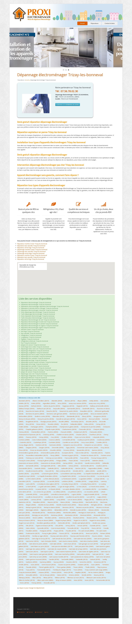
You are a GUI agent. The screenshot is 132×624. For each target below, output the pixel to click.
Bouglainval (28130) (32, 421)
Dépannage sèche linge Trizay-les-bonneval (30, 253)
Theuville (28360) (31, 567)
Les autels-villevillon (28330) (71, 489)
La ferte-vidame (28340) (33, 479)
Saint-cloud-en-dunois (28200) (68, 541)
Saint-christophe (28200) (48, 541)
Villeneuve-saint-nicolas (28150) (96, 578)
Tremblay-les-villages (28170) (62, 570)
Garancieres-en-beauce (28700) (28, 463)
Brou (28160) (30, 424)
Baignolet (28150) (82, 406)
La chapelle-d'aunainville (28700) (94, 474)
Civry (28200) (55, 437)
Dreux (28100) (23, 450)
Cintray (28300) (43, 437)
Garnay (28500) (68, 463)
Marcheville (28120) (92, 502)
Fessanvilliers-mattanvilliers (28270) (37, 455)
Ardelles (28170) (24, 403)
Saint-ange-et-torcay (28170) (41, 539)
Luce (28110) (91, 497)
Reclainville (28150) (77, 533)
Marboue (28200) (77, 502)
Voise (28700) (78, 580)
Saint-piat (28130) (97, 554)
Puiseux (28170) (64, 533)
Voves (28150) (89, 580)
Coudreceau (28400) (103, 440)
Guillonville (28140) (67, 468)
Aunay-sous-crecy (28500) (97, 403)
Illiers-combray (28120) (63, 471)
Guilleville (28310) (53, 468)
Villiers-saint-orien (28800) (45, 580)
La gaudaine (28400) (85, 479)
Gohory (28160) (73, 466)
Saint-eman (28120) (70, 544)
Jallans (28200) (90, 471)
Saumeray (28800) (45, 562)
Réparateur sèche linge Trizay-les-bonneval (30, 248)
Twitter (30, 612)
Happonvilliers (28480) (95, 468)
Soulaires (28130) (83, 565)
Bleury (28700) (86, 416)
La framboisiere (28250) (68, 479)
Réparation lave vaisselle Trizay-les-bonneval (31, 257)
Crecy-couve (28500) (87, 442)
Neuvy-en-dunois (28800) (45, 520)
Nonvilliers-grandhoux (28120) (46, 523)
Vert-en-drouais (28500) (47, 575)
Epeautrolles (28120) (83, 450)
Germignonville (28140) (48, 466)
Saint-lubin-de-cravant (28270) (57, 549)
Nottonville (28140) (64, 523)
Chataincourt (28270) (80, 432)
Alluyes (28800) (82, 401)
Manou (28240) (65, 502)
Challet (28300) (23, 427)
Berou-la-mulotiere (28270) (99, 414)
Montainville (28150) (38, 513)
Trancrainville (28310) (43, 570)
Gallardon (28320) (97, 460)
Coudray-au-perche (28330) (86, 440)
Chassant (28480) (66, 432)
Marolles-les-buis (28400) (46, 505)
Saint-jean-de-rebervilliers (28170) (62, 546)
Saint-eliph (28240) (55, 544)
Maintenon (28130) (25, 502)
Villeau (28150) (47, 578)
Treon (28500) (77, 570)
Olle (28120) (29, 526)
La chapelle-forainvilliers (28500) (47, 476)
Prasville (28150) (71, 531)
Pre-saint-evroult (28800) (86, 531)
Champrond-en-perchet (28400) (91, 427)
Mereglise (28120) (96, 505)
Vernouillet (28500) (31, 575)
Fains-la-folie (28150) (82, 453)
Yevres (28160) (24, 583)
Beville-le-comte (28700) (42, 416)
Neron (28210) (104, 518)
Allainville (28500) (57, 401)
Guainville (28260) (40, 468)
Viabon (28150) (61, 575)
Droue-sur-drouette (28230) (39, 450)
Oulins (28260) (30, 528)
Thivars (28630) (78, 567)
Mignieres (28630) (46, 510)
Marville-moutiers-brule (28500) (66, 505)
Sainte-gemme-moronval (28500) (36, 559)
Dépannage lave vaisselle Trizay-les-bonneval (31, 251)
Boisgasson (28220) (100, 416)
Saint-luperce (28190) (47, 552)
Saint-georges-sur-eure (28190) (88, 544)
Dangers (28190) (44, 447)
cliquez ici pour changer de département (31, 588)
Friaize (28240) (73, 460)
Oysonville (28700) (43, 528)
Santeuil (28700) (95, 559)
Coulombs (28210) (25, 442)
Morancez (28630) (24, 518)
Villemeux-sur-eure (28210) (75, 578)
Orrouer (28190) (82, 526)
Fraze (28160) (84, 458)
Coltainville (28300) (98, 437)
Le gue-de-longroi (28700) (66, 487)
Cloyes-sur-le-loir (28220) (82, 437)
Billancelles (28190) (58, 416)
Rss (47, 612)
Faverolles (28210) (97, 453)
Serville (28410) (23, 565)
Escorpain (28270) (67, 453)
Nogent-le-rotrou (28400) (97, 520)
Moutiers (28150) (92, 518)
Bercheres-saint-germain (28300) (57, 414)
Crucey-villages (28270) (26, 445)
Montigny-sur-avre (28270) (40, 515)
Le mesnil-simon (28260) (96, 487)
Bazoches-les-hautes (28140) (35, 411)
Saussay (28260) (59, 562)
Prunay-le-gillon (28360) (49, 533)
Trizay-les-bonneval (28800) (27, 572)
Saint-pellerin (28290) (83, 554)
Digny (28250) (70, 447)
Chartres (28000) (53, 432)
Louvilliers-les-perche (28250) (75, 497)
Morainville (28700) (100, 515)
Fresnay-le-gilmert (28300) (45, 460)
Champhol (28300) (51, 427)
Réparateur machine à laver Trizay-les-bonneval (32, 244)
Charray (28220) (24, 432)
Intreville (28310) (78, 471)
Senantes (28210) (71, 562)
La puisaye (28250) (39, 481)
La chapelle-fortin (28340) (68, 476)
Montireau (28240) (57, 515)
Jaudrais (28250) (24, 474)
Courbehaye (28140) (40, 442)
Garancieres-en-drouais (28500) (51, 463)
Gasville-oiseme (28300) (92, 463)
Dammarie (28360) (55, 445)
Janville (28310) (101, 471)
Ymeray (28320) (36, 583)
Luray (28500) (61, 500)
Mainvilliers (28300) (39, 502)
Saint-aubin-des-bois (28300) (83, 539)
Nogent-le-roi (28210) (80, 520)
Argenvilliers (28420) (49, 403)
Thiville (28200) (90, 567)
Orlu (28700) (59, 526)
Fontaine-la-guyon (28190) (70, 455)
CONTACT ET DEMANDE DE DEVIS (68, 104)
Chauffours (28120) (95, 434)
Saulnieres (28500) (31, 562)
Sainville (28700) (54, 559)
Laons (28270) (30, 484)
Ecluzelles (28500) (55, 450)
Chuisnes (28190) (31, 437)
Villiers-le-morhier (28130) (27, 580)
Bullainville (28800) (76, 424)
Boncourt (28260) (94, 419)
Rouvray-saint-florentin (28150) (80, 536)
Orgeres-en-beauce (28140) (44, 526)
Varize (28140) (68, 572)
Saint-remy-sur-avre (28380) (38, 557)
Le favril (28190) (31, 487)
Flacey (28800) (54, 455)
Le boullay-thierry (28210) (88, 484)
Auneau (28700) (24, 406)
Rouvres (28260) (97, 536)
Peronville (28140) (73, 528)
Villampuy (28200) (24, 578)
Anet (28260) (105, 401)
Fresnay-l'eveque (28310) (99, 458)
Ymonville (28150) (49, 583)
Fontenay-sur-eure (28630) (54, 458)
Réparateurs (94, 23)
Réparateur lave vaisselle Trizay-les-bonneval (31, 246)
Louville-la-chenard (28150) (34, 497)
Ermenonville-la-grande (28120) (28, 453)
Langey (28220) (93, 481)
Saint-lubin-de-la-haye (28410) (78, 549)
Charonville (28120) (85, 429)
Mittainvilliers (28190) (61, 510)
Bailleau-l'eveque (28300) (26, 408)
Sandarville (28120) (82, 559)
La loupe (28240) (99, 479)
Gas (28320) (79, 463)
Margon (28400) (31, 505)
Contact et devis (110, 23)
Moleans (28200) (93, 510)
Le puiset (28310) (41, 489)
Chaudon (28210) (81, 434)
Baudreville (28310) (89, 408)
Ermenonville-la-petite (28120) (50, 453)
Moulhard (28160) (78, 518)
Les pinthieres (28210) (75, 492)
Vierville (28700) (86, 575)
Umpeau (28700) (44, 572)
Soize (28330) (35, 565)
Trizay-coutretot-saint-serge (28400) (96, 570)
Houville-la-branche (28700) (34, 471)
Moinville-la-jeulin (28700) (78, 510)
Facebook (21, 612)
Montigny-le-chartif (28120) (86, 513)
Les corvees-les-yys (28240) (42, 492)
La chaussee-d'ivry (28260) (86, 476)
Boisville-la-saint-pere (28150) (65, 419)
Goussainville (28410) (25, 468)
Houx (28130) (49, 471)
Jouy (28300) (35, 474)
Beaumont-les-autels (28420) (69, 411)
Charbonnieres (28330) (69, 429)
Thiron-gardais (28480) (64, 567)
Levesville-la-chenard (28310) (60, 494)
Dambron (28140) (41, 445)
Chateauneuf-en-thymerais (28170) (30, 434)
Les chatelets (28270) (89, 489)
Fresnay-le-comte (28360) (27, 460)
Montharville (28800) (69, 513)
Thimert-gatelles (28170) (46, 567)
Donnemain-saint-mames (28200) (87, 447)
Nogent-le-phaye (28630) (63, 520)
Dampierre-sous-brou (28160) (72, 445)
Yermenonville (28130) (103, 580)
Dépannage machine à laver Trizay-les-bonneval (32, 249)
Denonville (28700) (58, 447)
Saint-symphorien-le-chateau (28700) (82, 557)
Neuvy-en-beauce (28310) (27, 520)
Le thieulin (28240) (54, 489)
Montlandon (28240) (71, 515)
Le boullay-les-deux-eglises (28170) (48, 484)
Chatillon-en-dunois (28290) (65, 434)
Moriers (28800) (38, 518)
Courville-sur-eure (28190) (71, 442)
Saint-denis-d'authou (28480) (89, 541)
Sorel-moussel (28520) (49, 565)
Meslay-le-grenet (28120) (33, 507)
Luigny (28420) (101, 497)
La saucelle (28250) (53, 481)
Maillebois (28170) (102, 500)
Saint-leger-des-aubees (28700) (35, 549)
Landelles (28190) (80, 481)
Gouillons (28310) (101, 466)
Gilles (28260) (62, 466)
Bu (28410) (64, 424)
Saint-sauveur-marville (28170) (58, 557)
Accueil (82, 23)
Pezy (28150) (85, 528)
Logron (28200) (76, 494)
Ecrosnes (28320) (68, 450)
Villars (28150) (36, 578)
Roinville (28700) (25, 536)
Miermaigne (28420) (32, 510)
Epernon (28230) (97, 450)
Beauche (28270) (51, 411)
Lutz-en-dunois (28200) (75, 500)
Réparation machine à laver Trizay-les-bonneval (32, 255)
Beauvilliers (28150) (86, 411)
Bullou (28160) (89, 424)
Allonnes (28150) (70, 401)
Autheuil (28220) (36, 406)
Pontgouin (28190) (45, 531)
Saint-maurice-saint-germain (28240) (41, 554)
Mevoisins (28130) (68, 507)
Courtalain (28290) (54, 442)
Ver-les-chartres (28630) (95, 572)
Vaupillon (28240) (80, 572)
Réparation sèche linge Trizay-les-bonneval (30, 259)
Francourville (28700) (71, 458)
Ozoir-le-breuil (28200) (58, 528)
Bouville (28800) (64, 421)
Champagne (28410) (37, 427)
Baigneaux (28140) (68, 406)
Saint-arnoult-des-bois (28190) (61, 539)
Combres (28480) (24, 440)
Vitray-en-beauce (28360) (63, 580)
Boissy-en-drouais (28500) (27, 419)
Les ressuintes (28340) (91, 492)
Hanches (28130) (80, 468)
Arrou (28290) (62, 403)
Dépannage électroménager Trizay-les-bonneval (60, 74)
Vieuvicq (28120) (99, 575)
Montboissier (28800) (54, 513)
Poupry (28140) (58, 531)
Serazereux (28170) (100, 562)
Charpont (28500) (98, 429)
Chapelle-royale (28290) (52, 429)
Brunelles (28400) (53, 424)
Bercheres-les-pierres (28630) (35, 414)
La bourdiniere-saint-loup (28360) (70, 474)
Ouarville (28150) (95, 526)
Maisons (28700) (53, 502)
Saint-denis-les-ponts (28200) (38, 544)
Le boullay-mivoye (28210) (70, 484)
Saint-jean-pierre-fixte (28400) (84, 546)
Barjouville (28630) (59, 408)
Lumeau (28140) (36, 500)
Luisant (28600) (24, 500)
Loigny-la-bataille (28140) (91, 494)
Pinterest (39, 612)
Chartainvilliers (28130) (38, 432)
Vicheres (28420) (74, 575)
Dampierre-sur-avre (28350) (93, 445)
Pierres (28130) (96, 528)
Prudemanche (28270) (33, 533)
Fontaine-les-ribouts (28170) (89, 455)
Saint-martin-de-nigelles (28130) (88, 552)
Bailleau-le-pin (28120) (44, 408)
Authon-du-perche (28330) (52, 406)
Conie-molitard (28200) (39, 440)
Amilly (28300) (93, 401)
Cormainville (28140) (68, 440)
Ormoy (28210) (70, 526)
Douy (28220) (105, 447)
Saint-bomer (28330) (32, 541)
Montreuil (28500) (85, 515)
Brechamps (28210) (77, 421)
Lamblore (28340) (67, 481)
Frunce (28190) (85, 460)
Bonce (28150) (81, 419)
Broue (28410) (40, 424)
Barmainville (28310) (73, 408)
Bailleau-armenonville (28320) (99, 406)
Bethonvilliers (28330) (25, 416)
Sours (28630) (95, 565)
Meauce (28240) (83, 505)
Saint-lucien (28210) (32, 552)
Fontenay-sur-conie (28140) (34, 458)
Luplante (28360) (49, 500)
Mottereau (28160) (65, 518)
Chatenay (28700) (48, 434)
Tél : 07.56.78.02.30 (66, 91)
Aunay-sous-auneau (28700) (77, 403)
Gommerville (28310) (87, 466)
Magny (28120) (89, 500)
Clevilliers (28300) (66, 437)
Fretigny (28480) (61, 460)
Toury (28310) (30, 570)
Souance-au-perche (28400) (66, 565)
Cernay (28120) (100, 424)
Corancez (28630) (54, 440)
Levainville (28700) (31, 494)
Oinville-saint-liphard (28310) (81, 523)
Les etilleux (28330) (59, 492)
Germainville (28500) (32, 466)
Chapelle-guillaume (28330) (34, 429)
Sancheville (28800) (67, 559)
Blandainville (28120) (73, 416)
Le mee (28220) (82, 487)
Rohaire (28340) (105, 533)
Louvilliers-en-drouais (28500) (54, 497)
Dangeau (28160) (31, 447)
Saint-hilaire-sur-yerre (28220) (40, 546)
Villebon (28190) (60, 578)
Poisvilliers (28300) (31, 531)
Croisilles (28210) (101, 442)
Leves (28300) (44, 494)
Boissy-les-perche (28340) (46, 419)
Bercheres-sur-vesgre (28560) (79, 414)
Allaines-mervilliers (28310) (40, 401)
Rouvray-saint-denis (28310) (59, 536)
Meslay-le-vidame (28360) (52, 507)
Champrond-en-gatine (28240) (69, 427)
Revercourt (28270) (92, 533)
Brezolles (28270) (91, 421)
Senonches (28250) (86, 562)
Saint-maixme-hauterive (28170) (66, 552)
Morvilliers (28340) (51, 518)
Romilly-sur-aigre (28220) (40, 536)
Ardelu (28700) (35, 403)
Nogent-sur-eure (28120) (26, 523)
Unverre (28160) (56, 572)
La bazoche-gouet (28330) (50, 474)
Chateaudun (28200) (95, 432)
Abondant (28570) (24, 401)
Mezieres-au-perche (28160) (85, 507)
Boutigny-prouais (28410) (48, 421)
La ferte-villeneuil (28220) (51, 479)
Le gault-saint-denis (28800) (47, 487)
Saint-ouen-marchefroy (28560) (65, 554)
